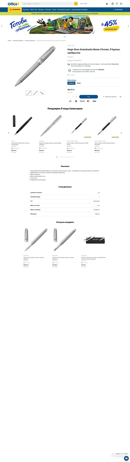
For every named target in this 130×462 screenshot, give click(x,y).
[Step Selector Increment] (76, 96)
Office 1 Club (33, 9)
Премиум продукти (18, 40)
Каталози (48, 9)
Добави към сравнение (111, 96)
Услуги (54, 9)
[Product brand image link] (70, 45)
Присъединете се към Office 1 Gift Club (83, 71)
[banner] (65, 24)
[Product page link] (24, 126)
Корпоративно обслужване (80, 9)
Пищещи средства (30, 40)
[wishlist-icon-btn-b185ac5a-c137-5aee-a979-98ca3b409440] (120, 96)
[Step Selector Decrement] (69, 96)
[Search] (76, 3)
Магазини (41, 9)
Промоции (26, 9)
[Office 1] (13, 3)
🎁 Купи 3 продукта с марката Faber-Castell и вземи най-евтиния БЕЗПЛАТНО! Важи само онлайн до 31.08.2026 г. (65, 13)
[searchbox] (49, 4)
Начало (9, 40)
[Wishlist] (117, 3)
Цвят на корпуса (71, 80)
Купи (88, 96)
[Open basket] (121, 3)
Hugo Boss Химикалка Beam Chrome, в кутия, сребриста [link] (51, 40)
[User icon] (112, 3)
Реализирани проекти (63, 9)
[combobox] (84, 4)
